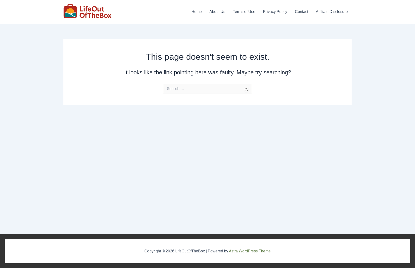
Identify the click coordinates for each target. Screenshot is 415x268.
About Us (217, 12)
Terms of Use (244, 12)
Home (196, 12)
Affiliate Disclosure (332, 12)
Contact (301, 12)
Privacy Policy (275, 12)
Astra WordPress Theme (250, 251)
